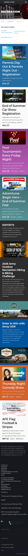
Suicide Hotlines (6, 473)
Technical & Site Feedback (7, 547)
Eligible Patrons (6, 489)
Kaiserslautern (9, 2)
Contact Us (4, 465)
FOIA (2, 550)
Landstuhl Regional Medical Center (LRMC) (14, 514)
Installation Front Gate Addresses (11, 508)
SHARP (3, 500)
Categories (10, 21)
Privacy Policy (4, 538)
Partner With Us (6, 487)
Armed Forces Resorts (7, 477)
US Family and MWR (7, 479)
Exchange (4, 486)
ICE (2, 482)
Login (2, 475)
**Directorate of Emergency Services (12, 496)
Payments (4, 466)
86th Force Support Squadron (10, 512)
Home (2, 21)
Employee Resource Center (9, 471)
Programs (4, 468)
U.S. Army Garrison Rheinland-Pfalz (11, 504)
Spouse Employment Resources (10, 481)
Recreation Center (6, 37)
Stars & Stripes (5, 484)
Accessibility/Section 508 (7, 544)
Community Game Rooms (19, 32)
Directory (4, 470)
